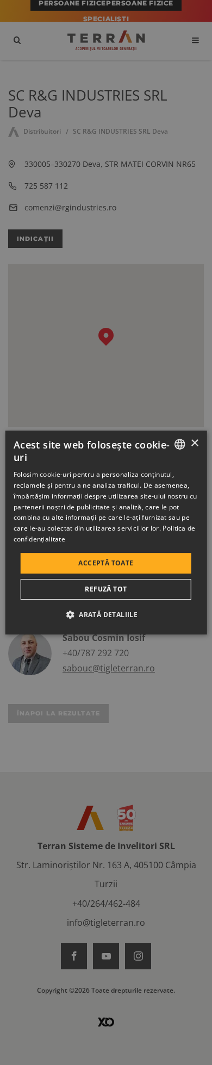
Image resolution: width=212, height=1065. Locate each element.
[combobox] (179, 444)
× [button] (194, 443)
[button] (106, 614)
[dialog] (106, 533)
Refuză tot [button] (106, 589)
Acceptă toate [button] (105, 563)
